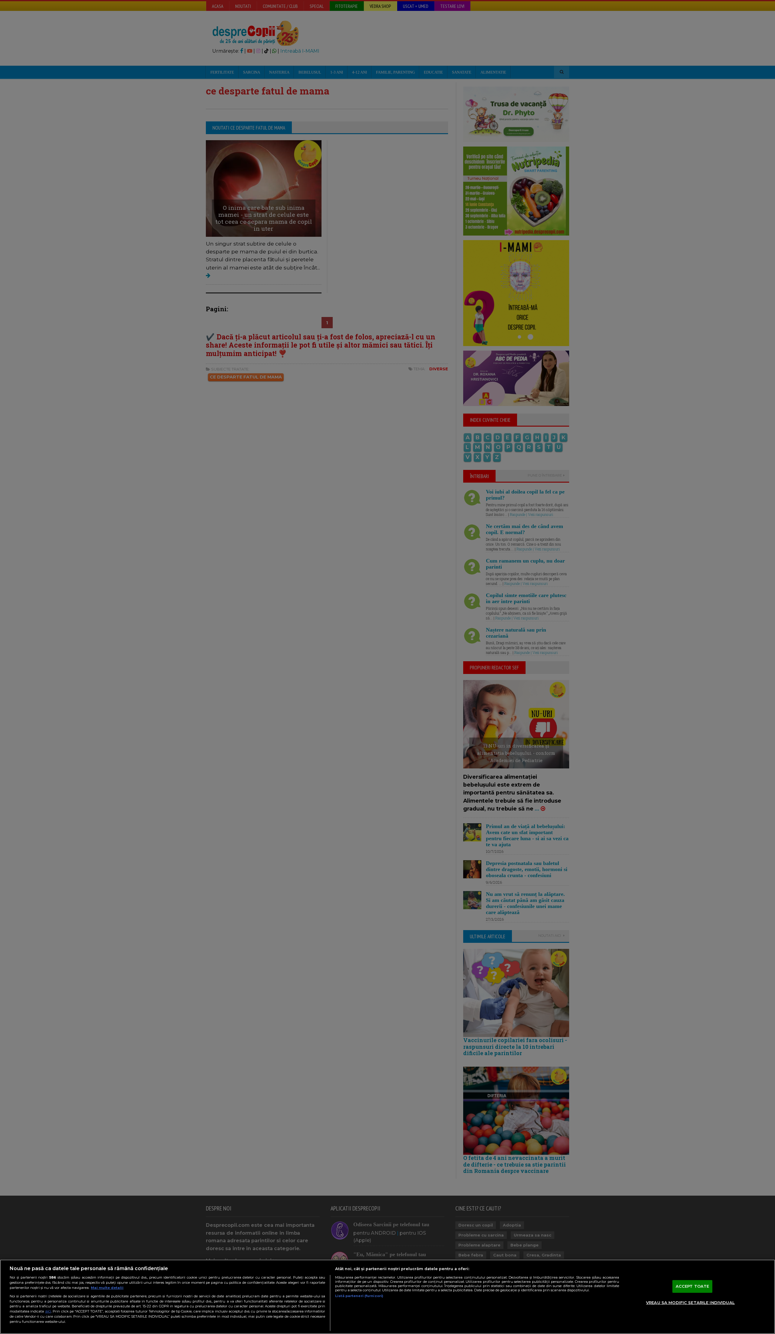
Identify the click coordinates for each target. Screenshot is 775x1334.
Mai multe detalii (107, 1288)
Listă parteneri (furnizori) (359, 1296)
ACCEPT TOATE (692, 1286)
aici (48, 1311)
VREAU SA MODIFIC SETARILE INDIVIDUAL (690, 1302)
